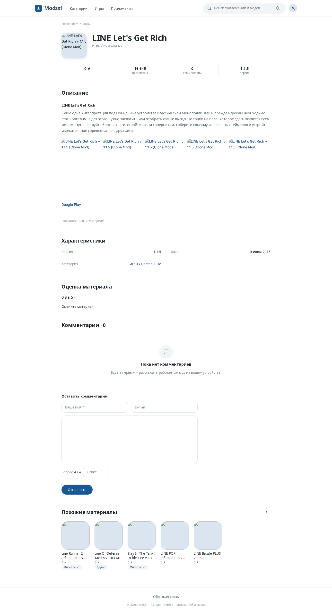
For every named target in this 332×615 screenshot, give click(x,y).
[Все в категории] (266, 512)
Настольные (112, 45)
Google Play (71, 204)
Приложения (122, 8)
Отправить (77, 489)
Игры (99, 8)
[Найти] (277, 8)
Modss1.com (69, 24)
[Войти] (293, 8)
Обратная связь (166, 597)
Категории (78, 8)
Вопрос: (71, 472)
